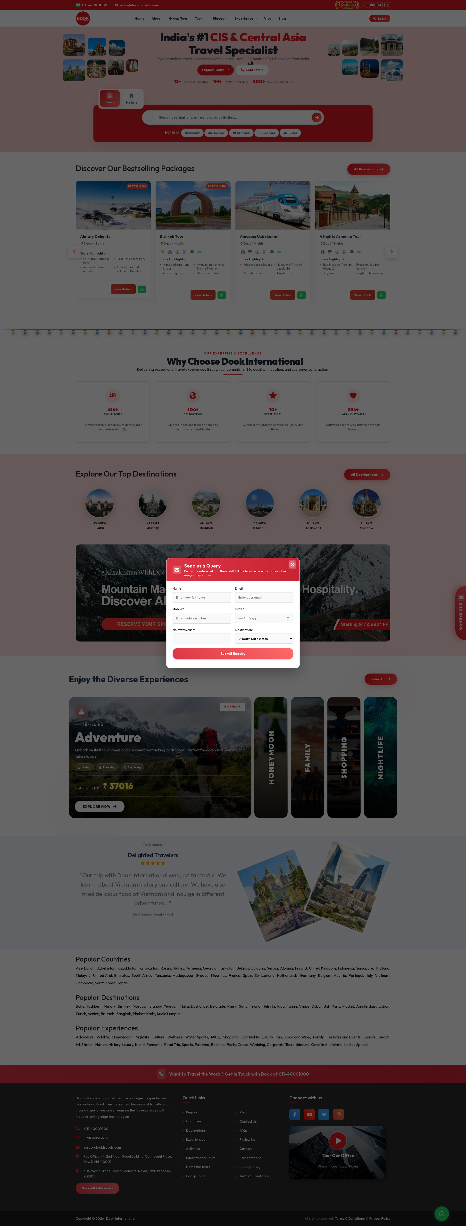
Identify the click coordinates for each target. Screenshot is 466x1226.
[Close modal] (292, 564)
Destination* (244, 630)
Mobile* (178, 609)
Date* (239, 609)
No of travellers (184, 630)
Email (239, 588)
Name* (178, 588)
